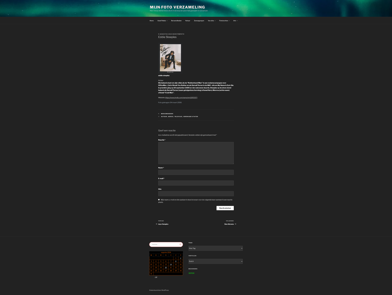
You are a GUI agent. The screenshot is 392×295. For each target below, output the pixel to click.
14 (171, 264)
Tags (191, 242)
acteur (164, 116)
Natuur (187, 20)
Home (152, 20)
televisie (178, 116)
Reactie (161, 140)
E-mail (161, 178)
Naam (161, 168)
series (171, 116)
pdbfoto (180, 34)
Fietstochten (223, 20)
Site (159, 189)
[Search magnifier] (180, 244)
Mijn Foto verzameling (177, 7)
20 (166, 267)
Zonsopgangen (199, 20)
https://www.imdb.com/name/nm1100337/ (181, 98)
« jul (156, 277)
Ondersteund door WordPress (159, 290)
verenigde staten (190, 116)
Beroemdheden (176, 20)
